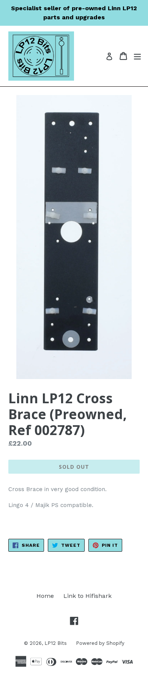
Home (45, 595)
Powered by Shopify (100, 643)
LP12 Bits (56, 643)
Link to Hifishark (87, 595)
